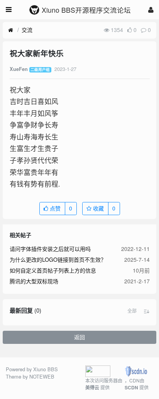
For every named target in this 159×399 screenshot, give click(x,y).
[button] (132, 310)
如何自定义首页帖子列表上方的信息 (53, 270)
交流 (27, 30)
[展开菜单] (8, 9)
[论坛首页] (10, 30)
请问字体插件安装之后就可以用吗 (50, 249)
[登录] (151, 9)
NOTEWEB (41, 376)
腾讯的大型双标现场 (34, 281)
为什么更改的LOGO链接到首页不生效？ (58, 259)
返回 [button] (79, 337)
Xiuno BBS (45, 369)
